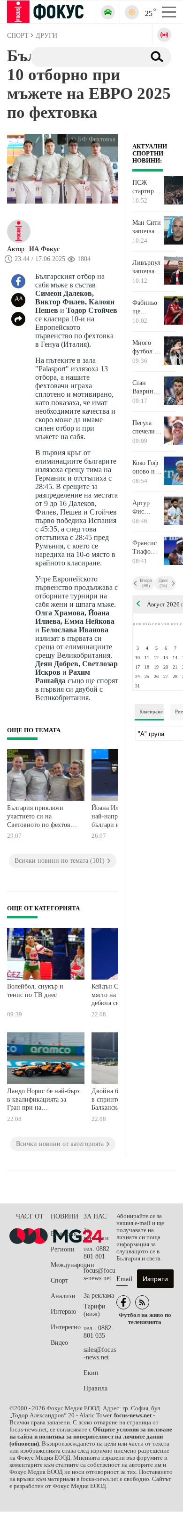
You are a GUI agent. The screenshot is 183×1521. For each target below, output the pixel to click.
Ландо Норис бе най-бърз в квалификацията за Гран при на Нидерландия (43, 1100)
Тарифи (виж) (95, 1310)
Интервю (63, 1311)
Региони (63, 1249)
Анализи (63, 1296)
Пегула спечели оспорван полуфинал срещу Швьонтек (147, 427)
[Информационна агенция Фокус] (123, 1302)
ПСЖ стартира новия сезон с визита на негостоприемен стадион (147, 187)
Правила (95, 1388)
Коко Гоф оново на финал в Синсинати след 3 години (147, 467)
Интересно (66, 1327)
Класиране (151, 711)
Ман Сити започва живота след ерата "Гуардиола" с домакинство (147, 227)
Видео (59, 1342)
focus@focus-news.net (99, 1274)
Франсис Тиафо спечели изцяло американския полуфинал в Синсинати (147, 548)
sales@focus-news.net (100, 1353)
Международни (67, 1264)
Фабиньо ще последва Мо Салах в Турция (146, 307)
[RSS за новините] (142, 1302)
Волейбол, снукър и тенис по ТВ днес (35, 990)
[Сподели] (18, 319)
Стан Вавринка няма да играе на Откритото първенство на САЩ (147, 387)
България (63, 1233)
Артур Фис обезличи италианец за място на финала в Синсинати (147, 507)
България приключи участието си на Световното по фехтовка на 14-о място (41, 817)
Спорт (59, 1280)
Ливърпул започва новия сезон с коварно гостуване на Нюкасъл (146, 267)
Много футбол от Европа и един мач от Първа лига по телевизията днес (147, 347)
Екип (91, 1372)
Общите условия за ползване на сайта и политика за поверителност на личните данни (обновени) (90, 1436)
